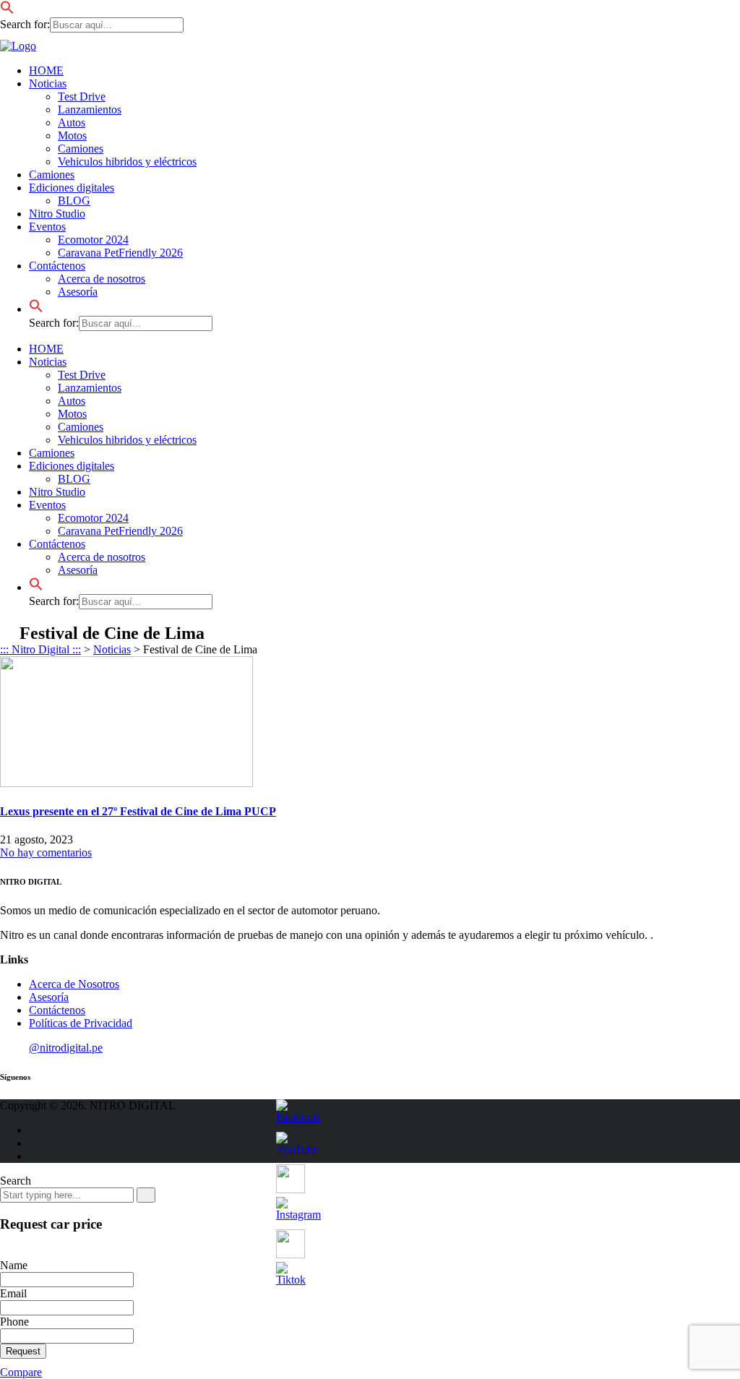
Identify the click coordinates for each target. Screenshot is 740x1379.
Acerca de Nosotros (74, 984)
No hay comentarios (46, 852)
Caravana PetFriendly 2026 (120, 252)
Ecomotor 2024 (93, 239)
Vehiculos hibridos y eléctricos (127, 161)
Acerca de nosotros (101, 278)
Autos (71, 122)
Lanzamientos (89, 109)
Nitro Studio (57, 213)
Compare (21, 1372)
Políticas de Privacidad (80, 1023)
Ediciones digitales (71, 187)
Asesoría (78, 291)
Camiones (80, 148)
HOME (46, 70)
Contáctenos (57, 265)
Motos (72, 135)
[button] (7, 10)
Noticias (47, 83)
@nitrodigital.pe (66, 1047)
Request (23, 1351)
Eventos (47, 226)
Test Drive (82, 96)
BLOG (74, 200)
